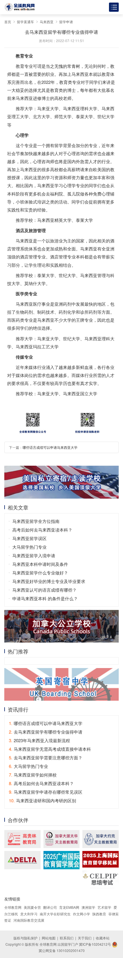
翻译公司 (50, 907)
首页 (7, 21)
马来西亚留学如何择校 (33, 775)
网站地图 (48, 937)
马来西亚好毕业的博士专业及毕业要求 (48, 581)
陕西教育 (99, 913)
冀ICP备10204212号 (95, 944)
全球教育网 (12, 907)
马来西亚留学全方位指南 (35, 521)
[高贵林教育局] (22, 839)
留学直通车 (25, 21)
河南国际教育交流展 (28, 920)
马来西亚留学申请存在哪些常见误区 (45, 792)
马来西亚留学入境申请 (33, 555)
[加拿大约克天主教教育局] (100, 839)
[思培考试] (100, 879)
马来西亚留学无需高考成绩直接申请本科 (50, 749)
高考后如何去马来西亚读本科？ (42, 530)
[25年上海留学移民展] (100, 859)
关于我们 (85, 937)
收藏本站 (103, 937)
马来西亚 (46, 21)
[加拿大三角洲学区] (22, 860)
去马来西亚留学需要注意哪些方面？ (45, 757)
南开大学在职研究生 (55, 913)
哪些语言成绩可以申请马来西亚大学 (50, 447)
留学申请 (66, 21)
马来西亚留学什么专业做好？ (40, 573)
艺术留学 (104, 907)
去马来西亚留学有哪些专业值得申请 (45, 732)
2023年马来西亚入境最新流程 (39, 740)
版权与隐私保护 (25, 937)
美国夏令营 (32, 907)
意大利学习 (28, 913)
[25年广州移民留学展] (61, 860)
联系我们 (67, 937)
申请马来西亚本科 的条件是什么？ (45, 598)
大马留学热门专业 (29, 547)
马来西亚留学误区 (29, 538)
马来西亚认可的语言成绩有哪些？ (44, 590)
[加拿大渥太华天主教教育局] (61, 839)
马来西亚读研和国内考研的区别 (42, 800)
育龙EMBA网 (69, 907)
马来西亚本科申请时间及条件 (40, 564)
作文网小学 (81, 913)
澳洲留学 (88, 907)
